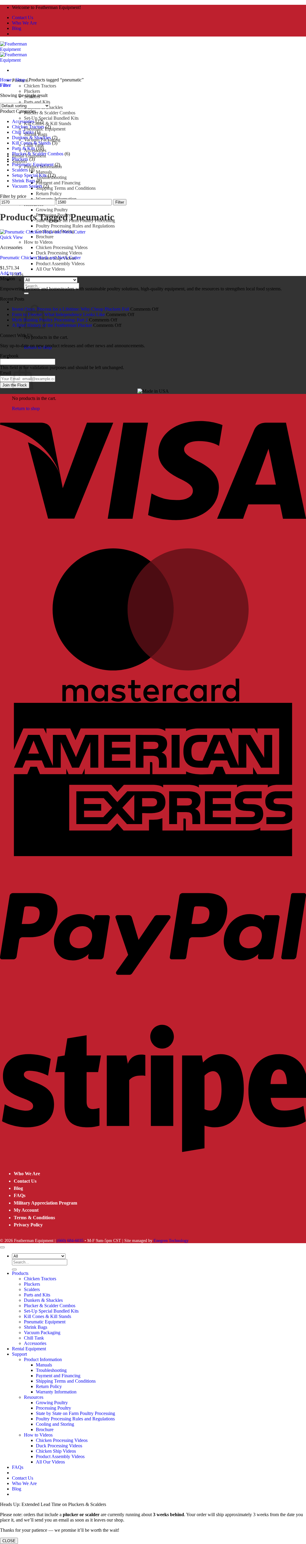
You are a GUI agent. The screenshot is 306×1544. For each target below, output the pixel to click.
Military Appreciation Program (45, 1202)
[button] (18, 301)
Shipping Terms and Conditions (66, 188)
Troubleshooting (51, 1370)
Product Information (43, 1359)
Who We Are (24, 22)
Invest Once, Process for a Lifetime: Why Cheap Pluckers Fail (70, 309)
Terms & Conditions (34, 1217)
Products (20, 1273)
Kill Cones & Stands (31, 142)
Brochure (44, 236)
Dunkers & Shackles (31, 137)
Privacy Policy (28, 1224)
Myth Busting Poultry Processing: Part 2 (50, 319)
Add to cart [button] (10, 273)
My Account (26, 1210)
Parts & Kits (23, 148)
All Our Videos (50, 269)
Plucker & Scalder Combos (49, 112)
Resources (33, 1397)
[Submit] (26, 293)
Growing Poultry (52, 209)
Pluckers (32, 91)
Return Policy (49, 193)
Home (6, 79)
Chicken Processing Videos (62, 247)
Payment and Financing (58, 182)
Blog (16, 28)
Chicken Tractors (40, 85)
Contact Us (22, 17)
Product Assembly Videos (60, 263)
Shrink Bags (23, 180)
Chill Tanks (23, 132)
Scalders (20, 169)
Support (19, 1354)
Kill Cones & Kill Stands (47, 123)
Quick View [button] (11, 237)
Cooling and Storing (55, 1424)
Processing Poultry (53, 1407)
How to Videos (38, 242)
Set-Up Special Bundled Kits (51, 118)
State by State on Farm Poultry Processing (75, 1413)
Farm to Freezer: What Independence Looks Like (58, 314)
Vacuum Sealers (27, 186)
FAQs (19, 1195)
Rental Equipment (29, 1348)
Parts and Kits (37, 101)
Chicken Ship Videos (56, 1451)
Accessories (23, 121)
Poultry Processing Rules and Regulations (75, 225)
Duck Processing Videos (59, 252)
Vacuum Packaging (42, 1332)
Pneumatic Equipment (32, 164)
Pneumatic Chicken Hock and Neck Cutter (40, 257)
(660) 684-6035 (70, 1240)
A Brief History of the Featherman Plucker (52, 325)
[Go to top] (2, 1247)
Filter (119, 202)
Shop (20, 79)
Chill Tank (34, 1337)
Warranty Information (56, 198)
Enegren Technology (171, 1240)
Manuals (44, 172)
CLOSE (9, 1541)
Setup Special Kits (29, 175)
